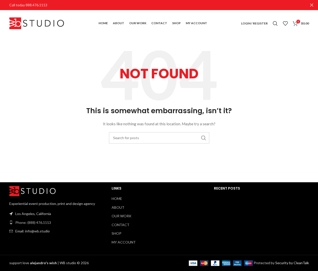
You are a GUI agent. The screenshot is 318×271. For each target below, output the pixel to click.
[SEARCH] (203, 138)
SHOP (116, 233)
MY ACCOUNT (124, 242)
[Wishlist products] (285, 23)
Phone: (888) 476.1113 (33, 222)
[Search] (275, 23)
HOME (117, 198)
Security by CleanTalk (292, 263)
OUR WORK (121, 216)
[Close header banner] (311, 5)
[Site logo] (37, 23)
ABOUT (118, 207)
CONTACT (120, 225)
